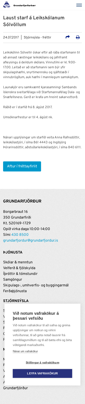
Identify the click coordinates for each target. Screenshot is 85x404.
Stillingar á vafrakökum (42, 362)
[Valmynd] (80, 5)
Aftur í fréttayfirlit (22, 166)
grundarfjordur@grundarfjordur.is (30, 240)
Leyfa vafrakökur (42, 373)
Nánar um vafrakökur (25, 351)
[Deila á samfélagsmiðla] (68, 38)
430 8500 (20, 235)
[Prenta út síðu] (78, 38)
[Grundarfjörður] (20, 5)
